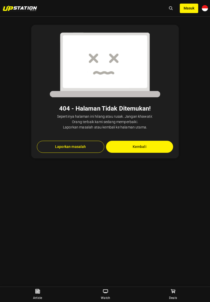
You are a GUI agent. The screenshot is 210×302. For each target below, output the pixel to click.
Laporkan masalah (70, 147)
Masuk (189, 8)
